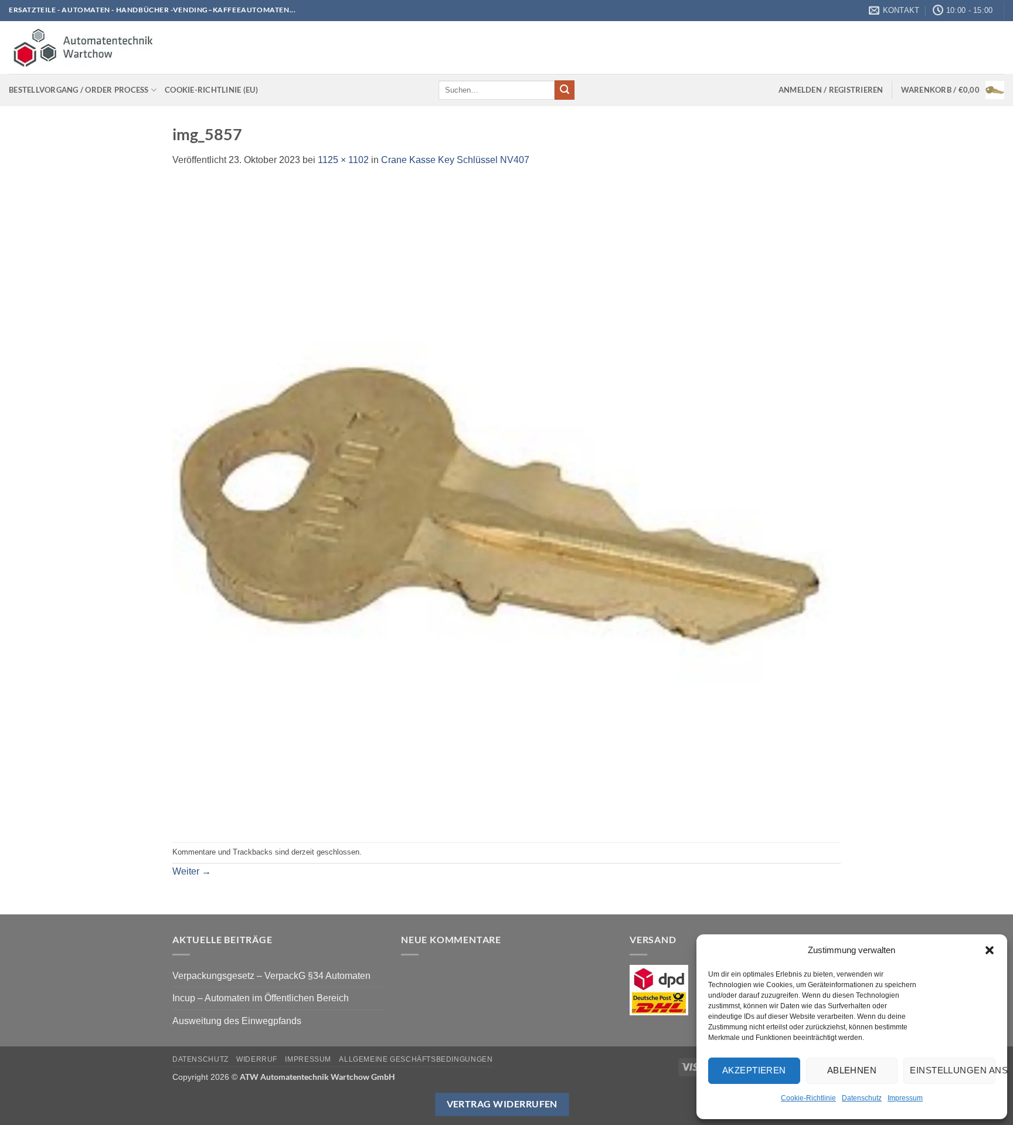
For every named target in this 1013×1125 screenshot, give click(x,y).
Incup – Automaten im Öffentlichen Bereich (260, 998)
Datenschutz (862, 1098)
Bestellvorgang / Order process (79, 89)
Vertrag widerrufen (502, 1104)
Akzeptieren (754, 1070)
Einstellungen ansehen (952, 1070)
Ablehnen (852, 1070)
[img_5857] (502, 504)
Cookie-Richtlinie (808, 1098)
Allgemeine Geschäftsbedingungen (415, 1059)
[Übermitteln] (565, 90)
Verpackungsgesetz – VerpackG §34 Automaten (271, 976)
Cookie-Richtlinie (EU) (211, 89)
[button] (989, 950)
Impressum (905, 1098)
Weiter (191, 871)
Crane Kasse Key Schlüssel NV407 (455, 160)
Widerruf (256, 1059)
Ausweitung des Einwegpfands (236, 1021)
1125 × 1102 (343, 160)
